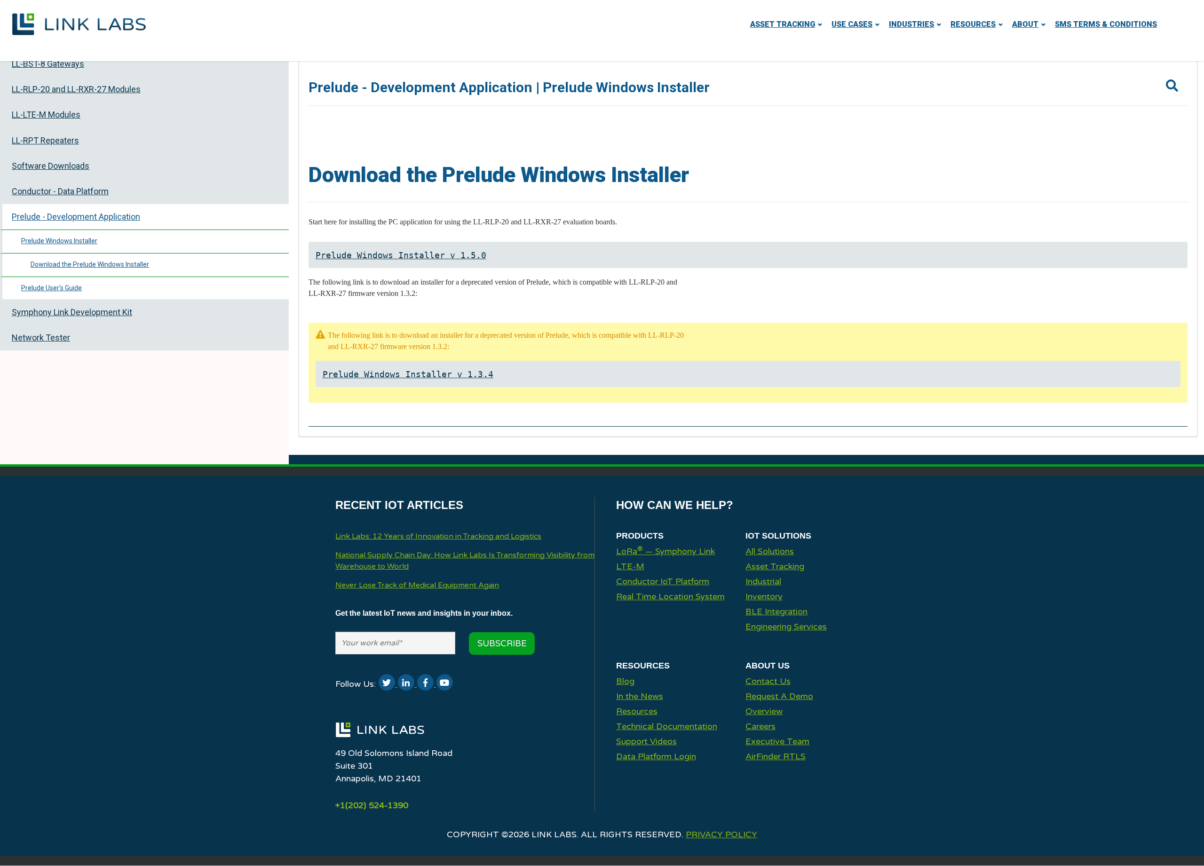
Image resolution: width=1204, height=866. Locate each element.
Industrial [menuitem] (763, 581)
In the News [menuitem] (639, 696)
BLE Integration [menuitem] (776, 611)
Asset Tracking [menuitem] (782, 24)
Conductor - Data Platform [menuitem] (60, 191)
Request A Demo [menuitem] (779, 696)
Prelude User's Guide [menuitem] (51, 288)
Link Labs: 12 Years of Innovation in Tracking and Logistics (438, 536)
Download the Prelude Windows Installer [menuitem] (90, 264)
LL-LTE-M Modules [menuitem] (46, 114)
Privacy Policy (721, 834)
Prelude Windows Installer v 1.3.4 (408, 374)
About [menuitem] (1025, 24)
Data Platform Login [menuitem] (656, 756)
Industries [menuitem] (911, 24)
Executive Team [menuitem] (777, 741)
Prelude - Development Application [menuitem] (76, 217)
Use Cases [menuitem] (852, 24)
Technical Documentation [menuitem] (666, 726)
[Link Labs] (380, 740)
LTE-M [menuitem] (630, 566)
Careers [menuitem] (760, 726)
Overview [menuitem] (764, 711)
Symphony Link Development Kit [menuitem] (72, 312)
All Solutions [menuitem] (769, 551)
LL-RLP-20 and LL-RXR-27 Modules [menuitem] (76, 89)
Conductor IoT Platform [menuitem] (662, 581)
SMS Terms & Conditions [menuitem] (1106, 24)
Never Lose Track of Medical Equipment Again (417, 585)
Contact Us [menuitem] (768, 681)
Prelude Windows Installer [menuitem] (59, 241)
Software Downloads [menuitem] (50, 166)
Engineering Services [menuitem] (786, 626)
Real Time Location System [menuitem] (670, 596)
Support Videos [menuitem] (646, 741)
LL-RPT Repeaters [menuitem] (45, 140)
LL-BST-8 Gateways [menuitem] (48, 64)
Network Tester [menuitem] (41, 337)
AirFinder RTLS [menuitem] (775, 756)
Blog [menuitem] (625, 681)
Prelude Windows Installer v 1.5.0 (401, 255)
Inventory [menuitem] (764, 596)
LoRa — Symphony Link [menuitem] (665, 550)
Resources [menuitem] (973, 24)
